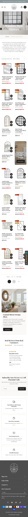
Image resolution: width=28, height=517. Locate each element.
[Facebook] (8, 502)
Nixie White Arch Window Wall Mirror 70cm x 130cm (20, 104)
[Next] (18, 281)
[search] (5, 7)
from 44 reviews (18, 345)
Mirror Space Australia (16, 512)
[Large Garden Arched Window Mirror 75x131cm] (7, 121)
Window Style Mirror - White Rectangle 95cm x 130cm (7, 78)
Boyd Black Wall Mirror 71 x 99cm (19, 234)
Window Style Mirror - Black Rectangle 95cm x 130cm (20, 78)
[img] (8, 345)
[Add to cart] (24, 72)
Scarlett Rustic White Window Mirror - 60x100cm (7, 156)
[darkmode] (25, 7)
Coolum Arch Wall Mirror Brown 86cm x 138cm (7, 263)
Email (3, 492)
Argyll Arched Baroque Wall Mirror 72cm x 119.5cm (7, 183)
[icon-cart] (21, 7)
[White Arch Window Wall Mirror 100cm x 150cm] (20, 173)
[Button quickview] (11, 69)
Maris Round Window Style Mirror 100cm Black (20, 130)
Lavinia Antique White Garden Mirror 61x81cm (6, 209)
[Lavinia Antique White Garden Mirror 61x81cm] (7, 199)
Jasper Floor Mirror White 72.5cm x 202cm (20, 263)
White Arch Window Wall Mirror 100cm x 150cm (20, 183)
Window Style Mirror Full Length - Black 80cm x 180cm (7, 104)
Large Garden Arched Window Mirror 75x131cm (6, 130)
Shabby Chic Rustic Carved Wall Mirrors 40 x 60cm (7, 235)
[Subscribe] (24, 492)
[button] (26, 258)
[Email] (16, 502)
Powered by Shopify (14, 514)
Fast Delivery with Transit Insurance (14, 405)
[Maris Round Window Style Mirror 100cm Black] (20, 121)
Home (7, 36)
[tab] (2, 73)
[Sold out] (11, 72)
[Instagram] (12, 502)
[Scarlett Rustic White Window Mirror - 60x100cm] (7, 147)
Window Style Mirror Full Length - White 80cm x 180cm (20, 209)
